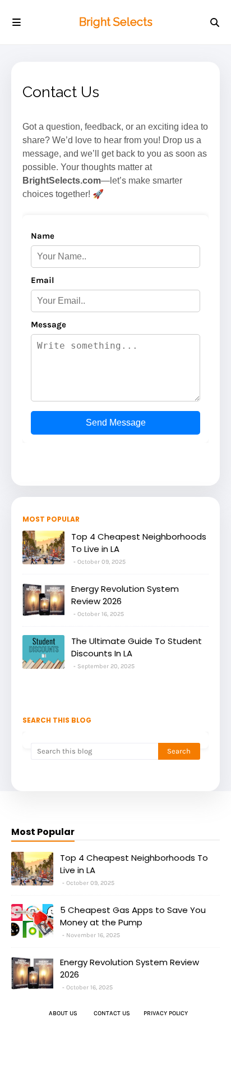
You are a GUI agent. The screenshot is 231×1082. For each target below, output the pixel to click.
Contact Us (112, 1013)
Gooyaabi (165, 1064)
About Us (63, 1013)
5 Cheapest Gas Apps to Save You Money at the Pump (133, 916)
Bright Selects (116, 22)
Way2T (82, 1064)
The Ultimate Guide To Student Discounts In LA (136, 647)
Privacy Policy (166, 1013)
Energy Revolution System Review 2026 (125, 595)
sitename (117, 1048)
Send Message (116, 422)
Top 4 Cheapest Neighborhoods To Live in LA (138, 543)
